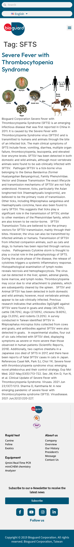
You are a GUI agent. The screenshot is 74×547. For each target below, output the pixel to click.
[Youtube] (31, 512)
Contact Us (52, 459)
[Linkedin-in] (54, 512)
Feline (9, 444)
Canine (9, 440)
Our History (52, 448)
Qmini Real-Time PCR (18, 462)
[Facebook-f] (20, 512)
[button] (69, 27)
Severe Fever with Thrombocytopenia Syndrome (27, 62)
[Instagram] (42, 512)
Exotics (9, 448)
